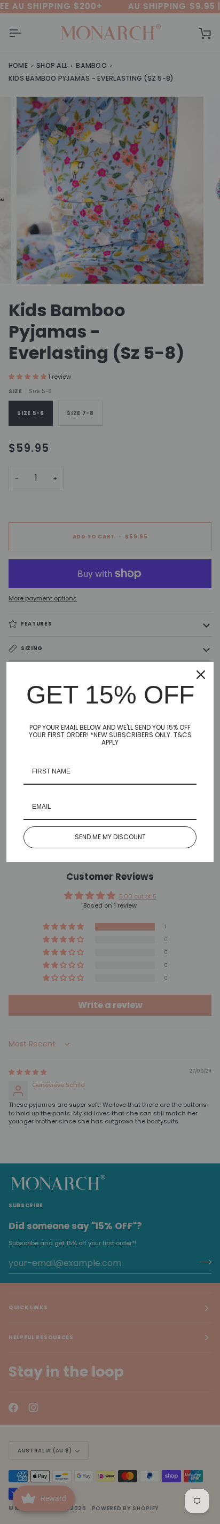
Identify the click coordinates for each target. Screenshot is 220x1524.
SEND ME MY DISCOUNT (110, 836)
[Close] (201, 674)
